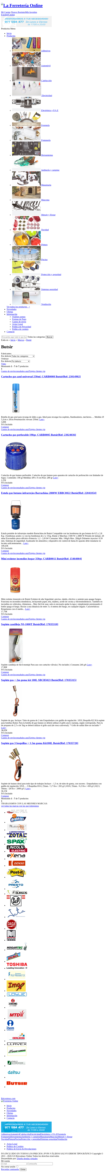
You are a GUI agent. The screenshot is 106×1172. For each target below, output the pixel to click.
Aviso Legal (17, 324)
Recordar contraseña (10, 1169)
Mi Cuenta (5, 12)
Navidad (5, 1139)
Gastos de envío (19, 322)
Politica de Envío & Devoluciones (21, 1149)
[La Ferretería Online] (22, 5)
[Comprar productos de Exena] (17, 859)
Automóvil (15, 1134)
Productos (11, 36)
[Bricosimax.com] (9, 1101)
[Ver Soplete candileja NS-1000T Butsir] (16, 662)
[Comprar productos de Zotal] (17, 837)
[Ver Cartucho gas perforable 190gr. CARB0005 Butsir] (16, 473)
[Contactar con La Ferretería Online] (26, 26)
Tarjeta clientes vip (37, 371)
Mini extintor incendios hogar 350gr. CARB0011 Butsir (41, 558)
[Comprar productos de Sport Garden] (17, 1056)
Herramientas (16, 1137)
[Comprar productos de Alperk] (17, 812)
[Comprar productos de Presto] (15, 889)
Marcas (21, 340)
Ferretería (62, 1134)
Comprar (5, 427)
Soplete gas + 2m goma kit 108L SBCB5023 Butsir (38, 680)
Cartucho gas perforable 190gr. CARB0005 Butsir (38, 434)
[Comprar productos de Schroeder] (17, 1066)
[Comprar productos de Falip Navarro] (17, 979)
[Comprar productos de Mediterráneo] (17, 830)
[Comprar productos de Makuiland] (11, 940)
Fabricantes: (6, 353)
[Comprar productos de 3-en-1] (13, 1007)
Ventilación (62, 1139)
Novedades (11, 309)
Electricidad (35, 1134)
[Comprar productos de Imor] (16, 991)
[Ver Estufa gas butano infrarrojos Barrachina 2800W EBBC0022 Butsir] (16, 531)
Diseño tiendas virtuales (27, 1158)
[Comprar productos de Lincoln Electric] (17, 851)
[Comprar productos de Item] (10, 1030)
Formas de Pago (19, 319)
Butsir (28, 340)
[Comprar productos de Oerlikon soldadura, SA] (17, 1041)
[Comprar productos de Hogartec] (17, 950)
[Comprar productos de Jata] (16, 917)
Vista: (3, 364)
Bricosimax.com (8, 1098)
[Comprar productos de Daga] (12, 928)
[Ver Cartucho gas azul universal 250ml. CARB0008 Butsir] (16, 414)
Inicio (9, 33)
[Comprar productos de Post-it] (16, 877)
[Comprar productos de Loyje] (17, 996)
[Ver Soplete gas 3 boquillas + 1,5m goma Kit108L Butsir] (16, 781)
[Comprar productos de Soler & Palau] (16, 905)
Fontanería (5, 1137)
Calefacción (25, 1134)
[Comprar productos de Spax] (17, 844)
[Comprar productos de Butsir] (17, 1087)
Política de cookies (20, 329)
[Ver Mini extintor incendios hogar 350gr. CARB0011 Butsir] (16, 596)
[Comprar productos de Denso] (17, 865)
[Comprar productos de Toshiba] (17, 968)
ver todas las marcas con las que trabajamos (20, 806)
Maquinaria (45, 1137)
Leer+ (42, 419)
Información (12, 314)
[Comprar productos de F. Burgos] (17, 894)
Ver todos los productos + (18, 307)
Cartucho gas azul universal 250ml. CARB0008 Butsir (41, 376)
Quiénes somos (18, 317)
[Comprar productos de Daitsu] (14, 1077)
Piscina (18, 1139)
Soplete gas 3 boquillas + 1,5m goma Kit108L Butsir (39, 743)
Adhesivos (5, 1134)
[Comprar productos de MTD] (17, 1018)
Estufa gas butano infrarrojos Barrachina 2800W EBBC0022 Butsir (48, 492)
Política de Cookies (15, 1146)
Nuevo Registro (18, 12)
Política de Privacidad (21, 326)
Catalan (11, 15)
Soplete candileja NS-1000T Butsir (29, 624)
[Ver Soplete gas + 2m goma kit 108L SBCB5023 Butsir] (16, 718)
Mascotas (54, 1137)
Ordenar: (5, 359)
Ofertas (10, 312)
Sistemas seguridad (49, 1139)
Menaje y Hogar (65, 1137)
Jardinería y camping (31, 1137)
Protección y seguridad (31, 1139)
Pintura (12, 1139)
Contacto (10, 331)
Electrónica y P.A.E (49, 1134)
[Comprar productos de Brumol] (14, 961)
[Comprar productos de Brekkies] (17, 822)
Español (4, 15)
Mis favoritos (31, 12)
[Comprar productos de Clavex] (17, 1044)
